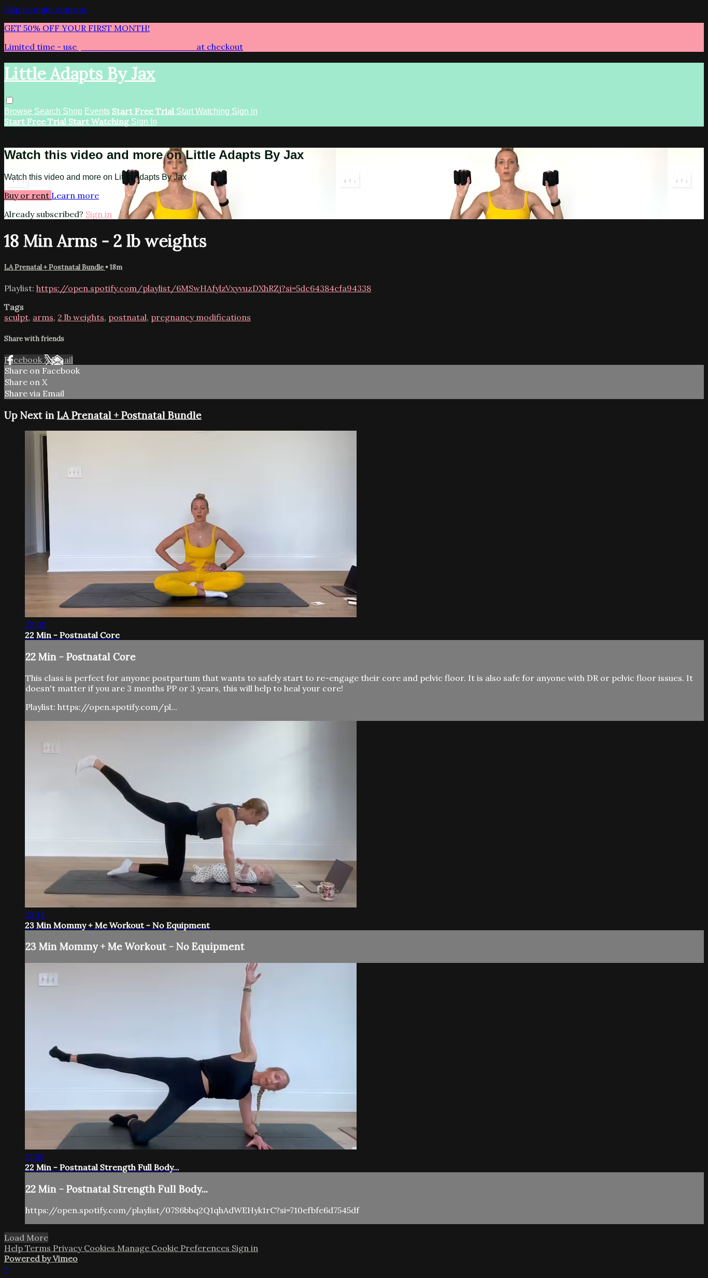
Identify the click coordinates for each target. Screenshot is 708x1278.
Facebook (24, 359)
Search (48, 111)
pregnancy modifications (201, 317)
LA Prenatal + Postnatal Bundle (54, 267)
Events (97, 111)
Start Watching (204, 111)
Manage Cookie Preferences (174, 1248)
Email (62, 359)
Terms (39, 1248)
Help (14, 1248)
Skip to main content (45, 9)
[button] (9, 100)
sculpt (16, 317)
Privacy (68, 1248)
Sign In (144, 121)
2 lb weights (81, 317)
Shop (72, 111)
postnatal (127, 317)
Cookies (100, 1248)
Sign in (245, 111)
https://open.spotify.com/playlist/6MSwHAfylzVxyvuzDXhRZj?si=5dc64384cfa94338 (203, 288)
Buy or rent (27, 195)
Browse (19, 111)
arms (43, 317)
